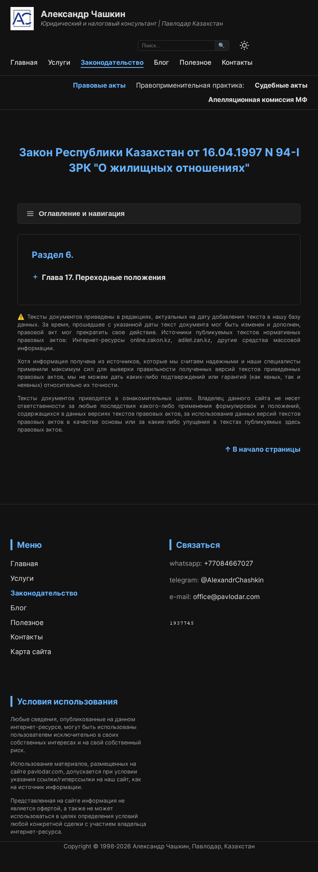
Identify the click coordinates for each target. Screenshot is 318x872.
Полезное (195, 62)
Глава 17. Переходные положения (104, 277)
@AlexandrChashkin (232, 580)
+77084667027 (228, 563)
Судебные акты (281, 85)
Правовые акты (99, 85)
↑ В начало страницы (263, 449)
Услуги (59, 62)
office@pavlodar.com (226, 596)
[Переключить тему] (244, 45)
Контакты (237, 62)
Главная (24, 62)
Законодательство (112, 62)
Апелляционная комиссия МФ (258, 99)
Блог (161, 62)
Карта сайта (30, 652)
